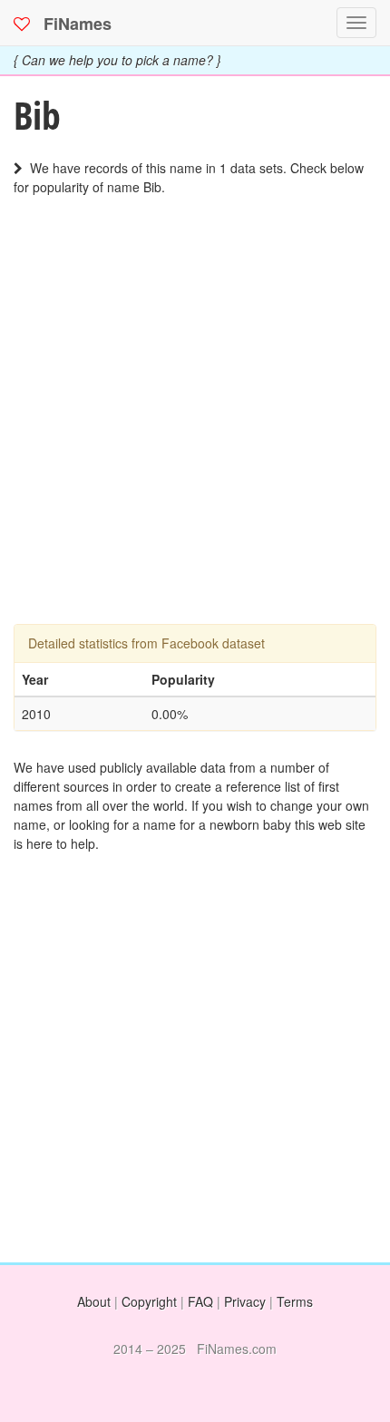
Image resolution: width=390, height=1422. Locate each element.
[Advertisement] (195, 429)
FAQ (200, 1301)
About (94, 1301)
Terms (295, 1301)
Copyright (149, 1301)
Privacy (245, 1301)
